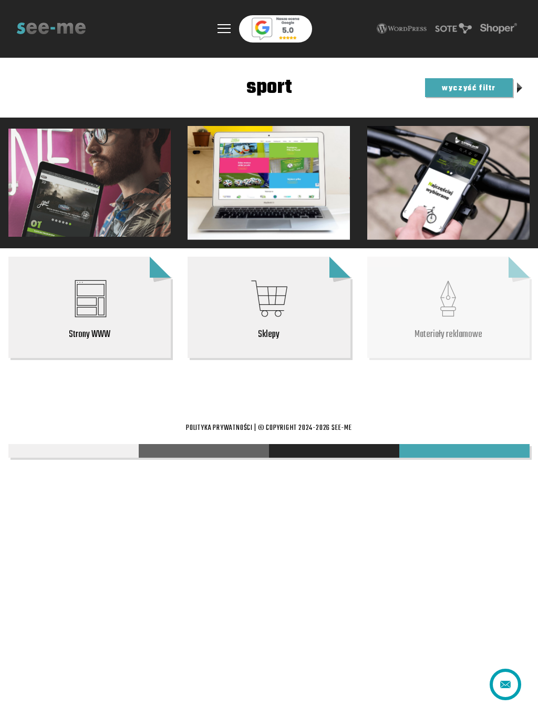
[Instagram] (269, 385)
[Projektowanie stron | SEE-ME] (51, 29)
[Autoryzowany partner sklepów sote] (453, 29)
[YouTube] (340, 385)
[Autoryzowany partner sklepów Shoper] (498, 29)
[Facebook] (198, 385)
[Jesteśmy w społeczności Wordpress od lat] (402, 29)
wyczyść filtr (469, 88)
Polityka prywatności (219, 428)
